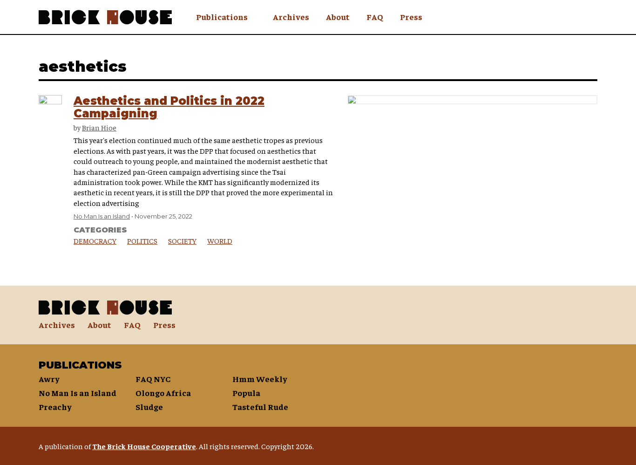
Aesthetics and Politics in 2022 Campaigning (169, 107)
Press (411, 16)
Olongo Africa (163, 392)
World (219, 240)
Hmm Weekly (259, 378)
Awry (49, 378)
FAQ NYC (152, 378)
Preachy (55, 406)
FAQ (374, 16)
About (338, 16)
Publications (222, 16)
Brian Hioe (99, 127)
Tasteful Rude (260, 406)
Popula (246, 392)
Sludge (149, 406)
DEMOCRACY (95, 240)
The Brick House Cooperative (144, 446)
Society (182, 240)
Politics (142, 240)
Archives (291, 16)
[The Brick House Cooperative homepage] (105, 17)
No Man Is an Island (102, 216)
